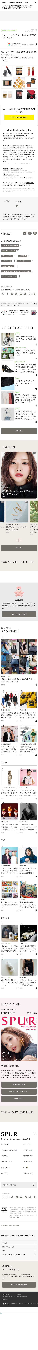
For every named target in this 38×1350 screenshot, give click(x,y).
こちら (17, 1217)
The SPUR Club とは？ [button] (19, 614)
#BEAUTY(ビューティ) (8, 266)
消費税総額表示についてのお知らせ (10, 1226)
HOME (3, 303)
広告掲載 (19, 1294)
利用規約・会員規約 (22, 1297)
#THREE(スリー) (6, 261)
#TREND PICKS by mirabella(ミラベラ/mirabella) (16, 271)
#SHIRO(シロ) (23, 256)
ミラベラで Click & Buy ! (18, 117)
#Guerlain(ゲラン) (7, 256)
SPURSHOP (6, 1299)
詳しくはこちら (19, 8)
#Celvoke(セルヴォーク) (8, 251)
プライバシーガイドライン (9, 1297)
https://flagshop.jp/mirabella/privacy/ (13, 177)
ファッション (9, 303)
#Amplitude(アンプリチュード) (10, 245)
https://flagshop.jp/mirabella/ (14, 136)
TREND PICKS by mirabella (22, 303)
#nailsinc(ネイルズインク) (9, 276)
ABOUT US (6, 1294)
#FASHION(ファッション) (23, 261)
